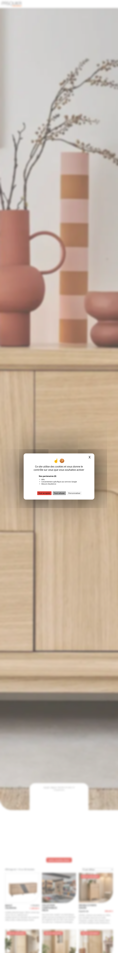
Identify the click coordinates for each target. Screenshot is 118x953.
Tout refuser (59, 493)
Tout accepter (44, 493)
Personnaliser (74, 493)
